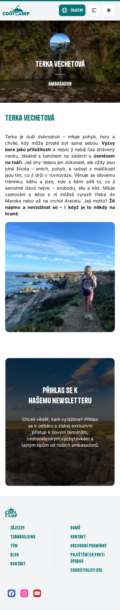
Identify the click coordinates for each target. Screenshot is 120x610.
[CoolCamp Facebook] (11, 593)
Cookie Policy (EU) (86, 570)
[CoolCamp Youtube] (37, 593)
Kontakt (18, 564)
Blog (14, 555)
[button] (94, 10)
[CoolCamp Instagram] (24, 593)
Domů (75, 528)
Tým (14, 546)
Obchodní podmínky (88, 546)
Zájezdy (17, 528)
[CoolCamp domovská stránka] (16, 10)
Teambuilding (23, 537)
